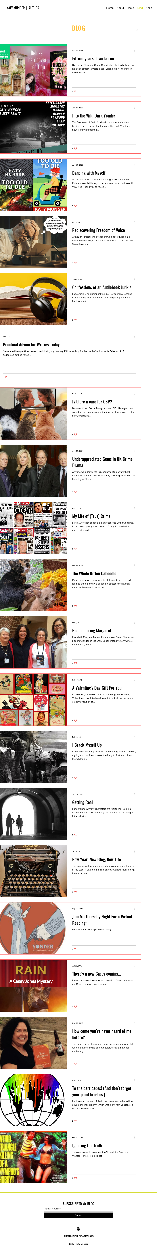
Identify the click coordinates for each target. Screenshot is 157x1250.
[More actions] (135, 50)
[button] (130, 8)
